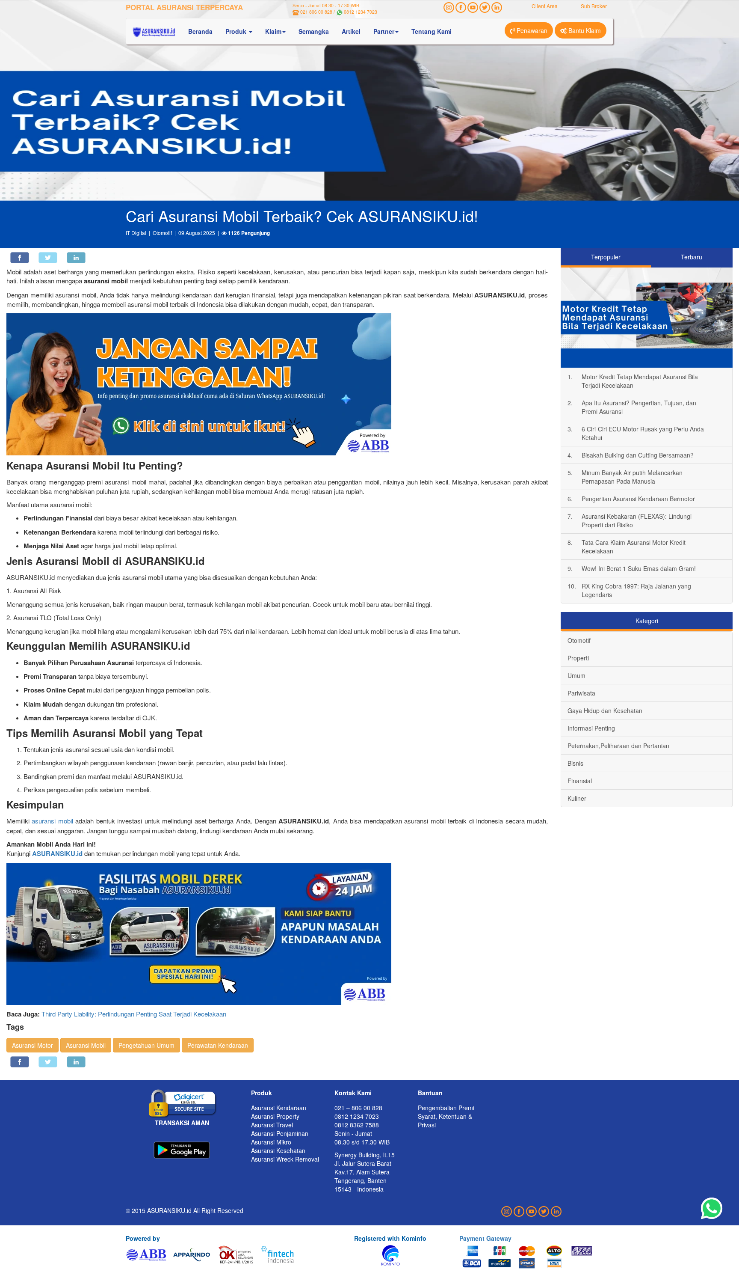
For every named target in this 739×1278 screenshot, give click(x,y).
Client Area (545, 5)
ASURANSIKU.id (57, 853)
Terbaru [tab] (691, 257)
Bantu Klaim (584, 30)
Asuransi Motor (32, 1045)
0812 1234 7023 (360, 12)
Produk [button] (236, 31)
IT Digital (136, 232)
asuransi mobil (52, 820)
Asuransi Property (275, 1116)
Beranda (200, 31)
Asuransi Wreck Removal (285, 1159)
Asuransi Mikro (271, 1142)
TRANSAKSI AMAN (182, 1122)
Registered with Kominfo (390, 1238)
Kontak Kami (353, 1092)
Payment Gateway (485, 1238)
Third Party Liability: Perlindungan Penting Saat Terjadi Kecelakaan (133, 1013)
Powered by (143, 1238)
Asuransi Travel (272, 1124)
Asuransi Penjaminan (279, 1133)
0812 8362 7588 (356, 1124)
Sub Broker (594, 5)
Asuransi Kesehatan (278, 1150)
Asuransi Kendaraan (278, 1107)
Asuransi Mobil (86, 1045)
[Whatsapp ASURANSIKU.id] (711, 1209)
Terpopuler (606, 257)
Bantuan (430, 1092)
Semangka (314, 31)
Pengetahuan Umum (146, 1045)
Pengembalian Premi (446, 1107)
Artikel (351, 31)
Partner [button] (383, 31)
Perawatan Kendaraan (217, 1045)
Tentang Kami (431, 31)
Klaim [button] (273, 31)
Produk (261, 1092)
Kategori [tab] (647, 620)
